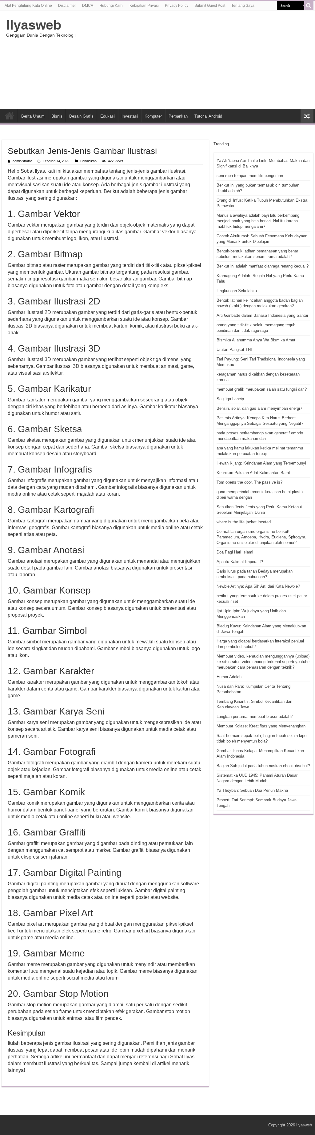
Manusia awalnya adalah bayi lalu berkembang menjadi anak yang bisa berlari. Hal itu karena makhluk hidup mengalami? (258, 221)
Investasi (130, 116)
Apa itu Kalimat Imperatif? (240, 561)
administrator (22, 161)
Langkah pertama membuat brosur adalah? (255, 716)
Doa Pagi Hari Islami (235, 552)
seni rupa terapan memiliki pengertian (250, 175)
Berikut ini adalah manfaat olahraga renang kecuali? (263, 266)
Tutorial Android (208, 116)
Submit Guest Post (209, 5)
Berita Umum (33, 116)
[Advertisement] (197, 60)
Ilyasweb (33, 25)
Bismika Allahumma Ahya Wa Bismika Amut (256, 340)
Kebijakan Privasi (144, 5)
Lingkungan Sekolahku (237, 290)
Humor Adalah (229, 676)
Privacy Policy (176, 5)
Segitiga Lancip (230, 398)
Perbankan (178, 116)
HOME (10, 115)
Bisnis (56, 116)
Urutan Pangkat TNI (234, 349)
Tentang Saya (242, 5)
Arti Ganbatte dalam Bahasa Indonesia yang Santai (262, 315)
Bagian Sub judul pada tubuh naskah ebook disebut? (263, 765)
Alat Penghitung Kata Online (28, 5)
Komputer (153, 116)
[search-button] (308, 5)
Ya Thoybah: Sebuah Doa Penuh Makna (252, 790)
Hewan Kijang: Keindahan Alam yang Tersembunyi (261, 463)
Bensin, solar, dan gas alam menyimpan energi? (259, 408)
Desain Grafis (81, 116)
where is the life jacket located (244, 522)
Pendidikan (88, 161)
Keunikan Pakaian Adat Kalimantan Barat (253, 472)
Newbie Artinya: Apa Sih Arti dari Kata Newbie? (258, 586)
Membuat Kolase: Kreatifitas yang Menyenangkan (261, 726)
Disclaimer (67, 5)
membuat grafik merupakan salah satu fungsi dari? (262, 389)
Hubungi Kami (111, 5)
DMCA (87, 5)
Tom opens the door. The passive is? (249, 482)
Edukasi (107, 116)
